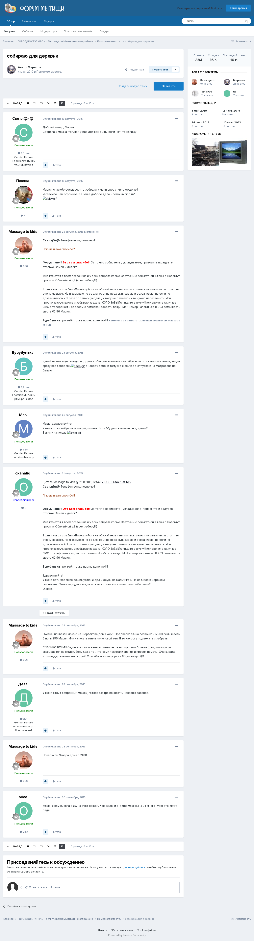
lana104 (206, 91)
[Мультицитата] (45, 165)
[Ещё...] (176, 118)
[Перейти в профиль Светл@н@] (24, 133)
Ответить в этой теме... (45, 887)
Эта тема (231, 20)
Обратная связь (122, 930)
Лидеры (104, 31)
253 (25, 831)
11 (28, 103)
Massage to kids (23, 231)
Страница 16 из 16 (81, 103)
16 (62, 103)
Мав (23, 415)
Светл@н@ (22, 118)
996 (25, 266)
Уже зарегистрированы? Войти (199, 8)
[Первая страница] (8, 103)
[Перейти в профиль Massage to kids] (24, 246)
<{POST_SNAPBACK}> (116, 482)
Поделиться (135, 69)
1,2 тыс (25, 387)
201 (24, 718)
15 (55, 103)
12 (34, 103)
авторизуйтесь (134, 867)
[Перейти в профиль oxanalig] (24, 487)
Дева (23, 684)
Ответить (168, 86)
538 (25, 449)
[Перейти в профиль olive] (24, 811)
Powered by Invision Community (127, 935)
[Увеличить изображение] (50, 198)
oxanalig (22, 473)
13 (41, 103)
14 (48, 103)
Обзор (11, 21)
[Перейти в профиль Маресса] (11, 69)
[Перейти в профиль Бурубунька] (24, 366)
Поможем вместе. (49, 71)
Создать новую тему (132, 86)
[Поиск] (246, 21)
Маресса (34, 67)
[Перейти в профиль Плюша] (24, 195)
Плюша (22, 181)
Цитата (56, 165)
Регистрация (238, 8)
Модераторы (48, 31)
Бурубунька (23, 352)
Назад (17, 103)
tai (235, 91)
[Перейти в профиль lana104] (195, 93)
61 (25, 215)
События (27, 31)
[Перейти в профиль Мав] (24, 429)
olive (23, 797)
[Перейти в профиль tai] (227, 93)
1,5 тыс (25, 153)
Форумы (9, 31)
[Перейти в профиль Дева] (24, 698)
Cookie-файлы (146, 930)
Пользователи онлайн (78, 31)
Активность (29, 21)
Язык (101, 930)
